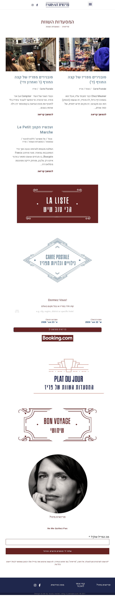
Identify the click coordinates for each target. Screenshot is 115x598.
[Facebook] (37, 5)
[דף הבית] (65, 26)
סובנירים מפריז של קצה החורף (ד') (87, 80)
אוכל (88, 89)
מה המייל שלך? (99, 537)
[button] (90, 4)
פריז (34, 89)
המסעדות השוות (52, 26)
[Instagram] (32, 5)
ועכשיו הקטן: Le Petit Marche (35, 130)
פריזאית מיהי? (57, 517)
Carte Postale (46, 89)
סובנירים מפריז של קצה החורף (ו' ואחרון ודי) (34, 80)
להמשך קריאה (45, 114)
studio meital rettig (57, 593)
